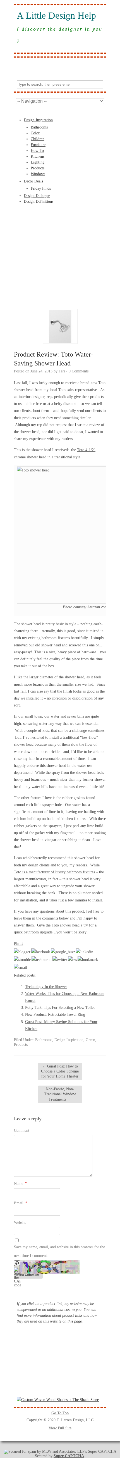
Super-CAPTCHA (69, 1456)
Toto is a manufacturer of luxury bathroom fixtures (54, 872)
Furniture (38, 145)
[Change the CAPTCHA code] (17, 1265)
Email (20, 1203)
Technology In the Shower (46, 987)
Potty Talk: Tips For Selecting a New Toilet (60, 1007)
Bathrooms (39, 127)
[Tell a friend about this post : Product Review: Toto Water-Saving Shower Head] (20, 967)
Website (20, 1222)
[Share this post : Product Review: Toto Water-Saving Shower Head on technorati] (42, 960)
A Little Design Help (56, 15)
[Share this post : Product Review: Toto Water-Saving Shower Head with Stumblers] (22, 960)
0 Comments (78, 371)
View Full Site (60, 1428)
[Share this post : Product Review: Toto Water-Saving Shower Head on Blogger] (22, 952)
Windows (38, 174)
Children (37, 139)
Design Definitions (38, 201)
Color (35, 133)
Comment (21, 1130)
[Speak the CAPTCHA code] (17, 1285)
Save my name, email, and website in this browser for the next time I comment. (59, 1251)
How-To (37, 151)
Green (90, 1040)
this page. (75, 1321)
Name (20, 1184)
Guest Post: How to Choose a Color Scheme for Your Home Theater (60, 1071)
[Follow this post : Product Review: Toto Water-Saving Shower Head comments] (72, 960)
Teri (62, 371)
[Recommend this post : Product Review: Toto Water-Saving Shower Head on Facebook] (40, 952)
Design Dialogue (37, 196)
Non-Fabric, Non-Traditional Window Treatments (60, 1094)
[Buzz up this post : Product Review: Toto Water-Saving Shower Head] (63, 952)
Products (37, 168)
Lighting (37, 162)
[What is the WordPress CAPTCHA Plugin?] (47, 1273)
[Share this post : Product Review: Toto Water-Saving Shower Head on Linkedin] (84, 952)
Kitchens (37, 156)
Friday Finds (41, 188)
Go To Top (60, 1413)
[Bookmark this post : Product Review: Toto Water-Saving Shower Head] (88, 960)
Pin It (18, 943)
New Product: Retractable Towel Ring (55, 1014)
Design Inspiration (38, 120)
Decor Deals (33, 181)
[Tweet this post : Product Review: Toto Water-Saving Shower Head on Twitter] (59, 960)
